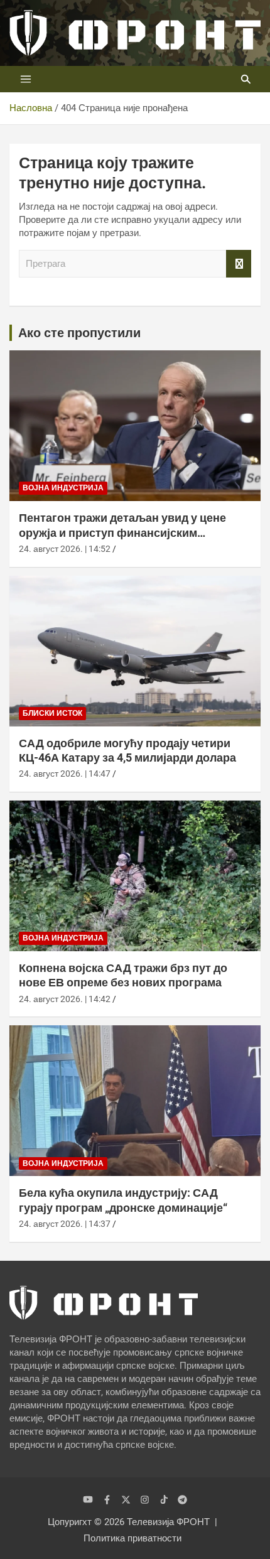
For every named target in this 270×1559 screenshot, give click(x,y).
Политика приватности (132, 1538)
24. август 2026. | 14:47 (65, 774)
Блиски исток (52, 713)
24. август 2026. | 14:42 (65, 999)
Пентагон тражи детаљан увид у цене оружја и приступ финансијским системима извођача (122, 532)
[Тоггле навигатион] (25, 79)
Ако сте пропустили (79, 332)
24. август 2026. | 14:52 (65, 549)
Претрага (238, 264)
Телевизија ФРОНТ (168, 1522)
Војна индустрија (63, 487)
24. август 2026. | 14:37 (65, 1224)
